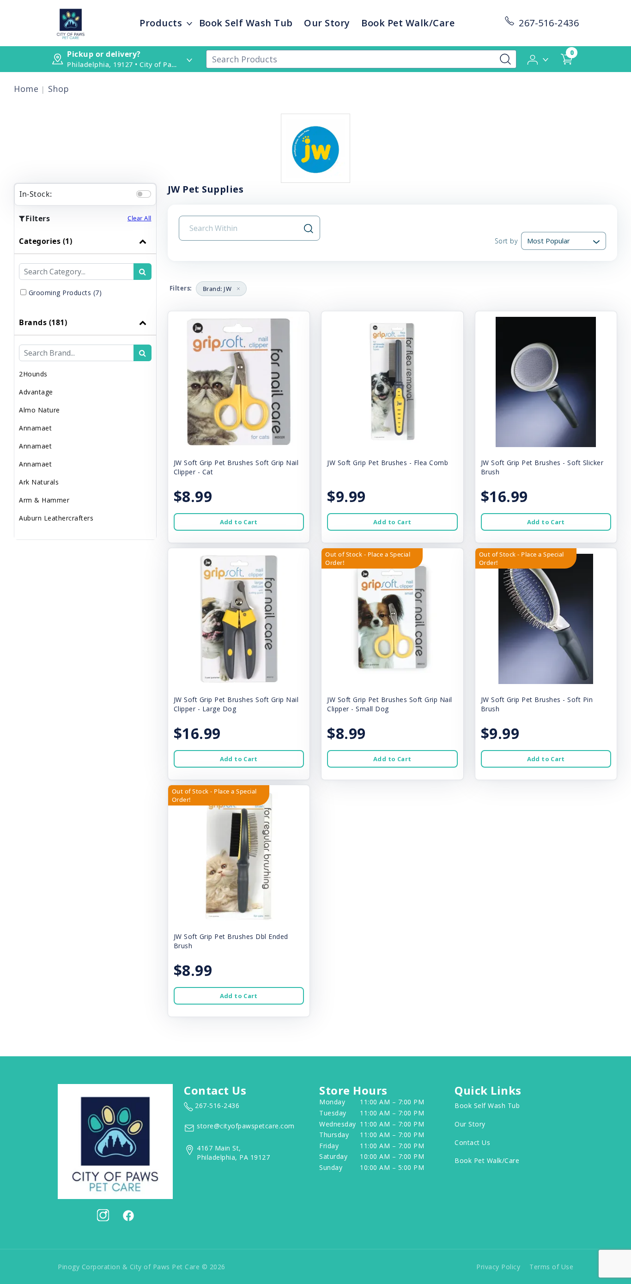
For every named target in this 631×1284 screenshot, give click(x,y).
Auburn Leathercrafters (56, 518)
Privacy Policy (498, 1266)
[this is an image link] (115, 1141)
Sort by (506, 240)
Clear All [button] (139, 218)
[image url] (70, 22)
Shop (58, 88)
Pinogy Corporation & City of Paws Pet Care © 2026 (141, 1266)
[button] (538, 59)
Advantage (36, 392)
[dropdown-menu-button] (189, 23)
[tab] (85, 269)
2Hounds (33, 373)
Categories (45, 241)
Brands (43, 322)
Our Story (327, 23)
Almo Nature (39, 410)
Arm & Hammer (44, 500)
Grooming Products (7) (65, 292)
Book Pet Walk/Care (408, 23)
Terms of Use (551, 1266)
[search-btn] (142, 271)
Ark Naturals (39, 482)
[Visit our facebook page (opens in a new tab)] (128, 1215)
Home (26, 88)
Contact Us (472, 1142)
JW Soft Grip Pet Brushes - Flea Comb (387, 462)
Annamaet (35, 428)
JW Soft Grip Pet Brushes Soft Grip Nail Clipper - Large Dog (236, 704)
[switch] (143, 194)
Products (161, 23)
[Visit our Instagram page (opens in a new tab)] (103, 1215)
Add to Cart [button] (239, 522)
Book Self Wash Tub (246, 23)
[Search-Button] (505, 59)
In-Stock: (35, 194)
